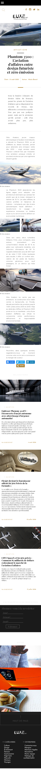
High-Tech (8, 756)
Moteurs (7, 760)
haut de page (20, 721)
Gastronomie (9, 754)
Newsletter (29, 752)
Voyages (7, 762)
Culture (7, 745)
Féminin (7, 752)
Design (6, 748)
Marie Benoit (32, 79)
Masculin (7, 758)
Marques (28, 748)
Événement (8, 750)
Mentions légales (31, 750)
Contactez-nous (31, 745)
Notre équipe (30, 754)
